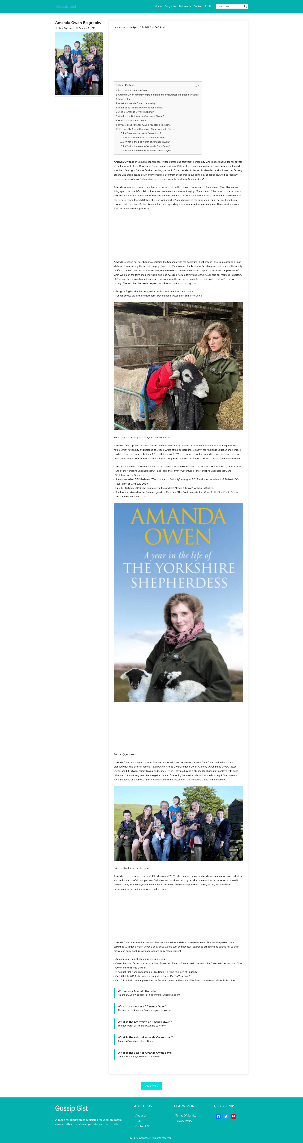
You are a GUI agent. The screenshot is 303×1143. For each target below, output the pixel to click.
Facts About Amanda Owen (133, 90)
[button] (210, 6)
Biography (170, 6)
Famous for (124, 99)
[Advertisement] (178, 55)
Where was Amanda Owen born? (143, 133)
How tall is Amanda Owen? (133, 120)
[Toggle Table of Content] (195, 85)
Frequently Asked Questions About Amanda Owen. (147, 129)
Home (158, 6)
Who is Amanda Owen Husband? (136, 111)
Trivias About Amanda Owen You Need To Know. (144, 124)
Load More (151, 1085)
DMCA (139, 1121)
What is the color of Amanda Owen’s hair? (148, 146)
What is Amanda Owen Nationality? (137, 103)
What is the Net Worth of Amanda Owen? (141, 116)
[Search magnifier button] (245, 6)
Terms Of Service (185, 1115)
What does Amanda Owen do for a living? (140, 107)
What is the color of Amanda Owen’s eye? (148, 150)
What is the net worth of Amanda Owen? (147, 141)
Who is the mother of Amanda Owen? (145, 137)
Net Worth (185, 6)
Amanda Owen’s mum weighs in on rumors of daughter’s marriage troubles (158, 94)
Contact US (200, 6)
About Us (141, 1115)
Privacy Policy (183, 1121)
